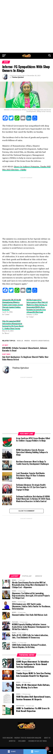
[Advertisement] (26, 26)
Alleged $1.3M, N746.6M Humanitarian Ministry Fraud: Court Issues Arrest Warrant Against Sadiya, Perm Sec (12, 304)
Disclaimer (22, 741)
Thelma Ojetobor (18, 77)
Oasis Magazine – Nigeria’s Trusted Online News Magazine (22, 738)
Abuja (20, 341)
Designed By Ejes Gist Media (37, 741)
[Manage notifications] (47, 749)
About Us (47, 738)
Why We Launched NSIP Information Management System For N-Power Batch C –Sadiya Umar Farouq (12, 324)
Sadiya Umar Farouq (40, 341)
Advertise (12, 741)
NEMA (27, 341)
